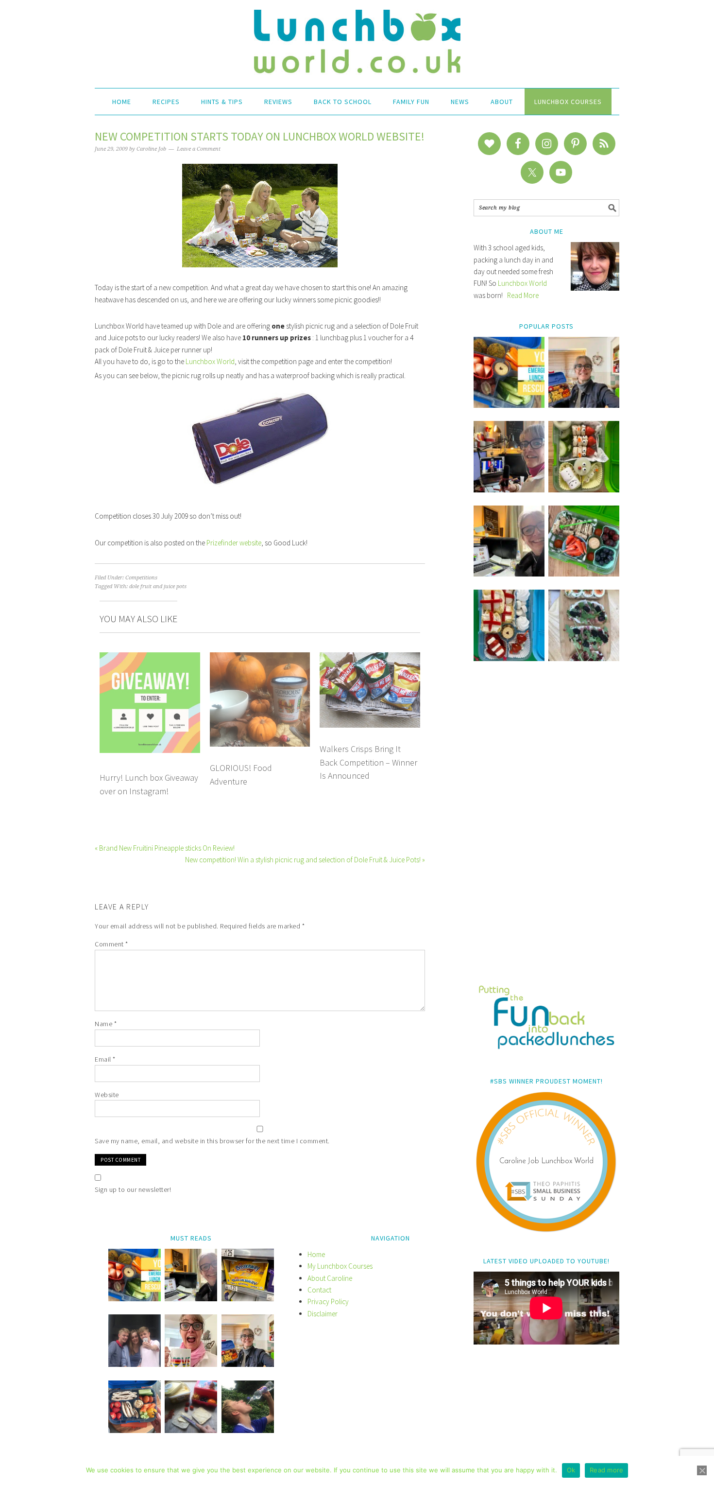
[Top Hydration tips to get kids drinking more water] (247, 1430)
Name (106, 1023)
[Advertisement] (546, 830)
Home (316, 1254)
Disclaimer (322, 1313)
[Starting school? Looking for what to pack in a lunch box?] (134, 1430)
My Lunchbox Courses (340, 1266)
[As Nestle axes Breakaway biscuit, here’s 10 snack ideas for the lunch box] (247, 1298)
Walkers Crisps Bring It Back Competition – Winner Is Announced (368, 762)
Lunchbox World (210, 361)
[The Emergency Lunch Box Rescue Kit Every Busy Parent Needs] (509, 405)
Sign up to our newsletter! (133, 1189)
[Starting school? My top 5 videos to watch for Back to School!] (583, 573)
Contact (319, 1289)
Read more (606, 1470)
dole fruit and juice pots (158, 586)
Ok (571, 1470)
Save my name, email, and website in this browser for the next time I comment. (212, 1140)
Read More (523, 295)
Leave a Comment (199, 149)
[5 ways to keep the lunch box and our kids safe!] (247, 1364)
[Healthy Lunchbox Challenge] (191, 1430)
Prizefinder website (233, 542)
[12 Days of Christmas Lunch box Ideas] (583, 489)
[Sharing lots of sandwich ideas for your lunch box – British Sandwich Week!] (583, 658)
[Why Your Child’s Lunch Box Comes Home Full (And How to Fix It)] (583, 405)
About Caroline (329, 1278)
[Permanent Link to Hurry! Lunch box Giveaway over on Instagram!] (150, 658)
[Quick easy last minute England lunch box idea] (509, 658)
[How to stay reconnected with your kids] (134, 1364)
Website (107, 1094)
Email (105, 1059)
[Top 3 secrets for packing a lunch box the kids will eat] (509, 573)
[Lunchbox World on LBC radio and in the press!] (509, 489)
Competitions (141, 578)
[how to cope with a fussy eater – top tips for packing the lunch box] (191, 1364)
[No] (702, 1470)
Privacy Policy (328, 1301)
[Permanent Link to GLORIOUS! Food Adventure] (260, 658)
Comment (111, 944)
